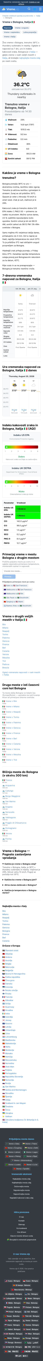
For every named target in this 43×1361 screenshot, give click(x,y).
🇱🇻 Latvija (6, 1027)
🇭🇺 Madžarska (8, 1040)
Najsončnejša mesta (21, 1194)
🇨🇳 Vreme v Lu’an (30, 1165)
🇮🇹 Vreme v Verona (11, 750)
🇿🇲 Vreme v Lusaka (13, 1165)
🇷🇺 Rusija (6, 1083)
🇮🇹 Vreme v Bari (9, 739)
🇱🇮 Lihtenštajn (9, 1030)
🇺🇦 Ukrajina (7, 1113)
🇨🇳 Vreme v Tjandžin (21, 1169)
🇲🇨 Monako (7, 1053)
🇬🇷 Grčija (6, 1003)
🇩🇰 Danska (7, 983)
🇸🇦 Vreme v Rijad (30, 1156)
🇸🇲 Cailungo (7, 792)
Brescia (5, 667)
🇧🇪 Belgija (6, 964)
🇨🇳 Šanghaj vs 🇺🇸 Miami (13, 602)
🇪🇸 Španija (7, 1096)
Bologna (6, 931)
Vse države (21, 1232)
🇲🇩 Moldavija (8, 1050)
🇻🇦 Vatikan (7, 1116)
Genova (5, 641)
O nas (21, 1217)
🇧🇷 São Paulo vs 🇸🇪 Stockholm (16, 598)
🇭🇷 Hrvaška (7, 1010)
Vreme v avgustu (22, 28)
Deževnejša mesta (21, 1186)
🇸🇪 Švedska (7, 1106)
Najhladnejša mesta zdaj (21, 1183)
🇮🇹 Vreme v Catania (11, 745)
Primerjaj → (9, 576)
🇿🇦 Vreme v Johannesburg (21, 1160)
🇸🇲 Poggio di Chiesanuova (14, 824)
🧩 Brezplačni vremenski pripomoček (21, 1240)
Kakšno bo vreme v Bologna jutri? (21, 879)
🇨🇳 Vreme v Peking (13, 1156)
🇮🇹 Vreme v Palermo (11, 723)
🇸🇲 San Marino (9, 802)
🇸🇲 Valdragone (9, 818)
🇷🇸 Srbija (6, 1100)
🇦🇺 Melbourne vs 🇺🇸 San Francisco (18, 590)
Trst (4, 661)
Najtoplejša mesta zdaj (21, 1179)
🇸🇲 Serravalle (8, 813)
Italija (38, 16)
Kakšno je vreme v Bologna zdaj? (20, 864)
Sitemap (21, 1224)
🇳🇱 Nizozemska (9, 1060)
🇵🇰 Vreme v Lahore (12, 1152)
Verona (5, 654)
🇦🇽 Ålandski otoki (10, 950)
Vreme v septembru (12, 32)
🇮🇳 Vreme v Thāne (30, 1144)
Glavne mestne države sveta (21, 1236)
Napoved (7, 28)
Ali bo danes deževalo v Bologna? (21, 885)
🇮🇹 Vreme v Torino (10, 718)
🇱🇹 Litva (6, 1033)
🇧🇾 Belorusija (8, 967)
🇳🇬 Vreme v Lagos (31, 1152)
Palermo (6, 638)
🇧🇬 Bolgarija (7, 970)
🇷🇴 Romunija (8, 1080)
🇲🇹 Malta (6, 1047)
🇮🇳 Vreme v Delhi (31, 1148)
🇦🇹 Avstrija (7, 960)
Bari (4, 647)
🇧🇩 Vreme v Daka (12, 1144)
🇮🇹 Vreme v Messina (11, 755)
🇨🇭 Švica (6, 1110)
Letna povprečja (29, 32)
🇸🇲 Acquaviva (8, 786)
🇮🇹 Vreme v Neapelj (11, 713)
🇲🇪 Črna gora (8, 980)
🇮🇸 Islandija (7, 1017)
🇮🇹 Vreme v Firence (11, 734)
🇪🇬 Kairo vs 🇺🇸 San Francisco (15, 585)
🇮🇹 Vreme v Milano (10, 707)
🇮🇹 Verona (7, 834)
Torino (5, 634)
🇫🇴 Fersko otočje (10, 990)
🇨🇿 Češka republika (11, 977)
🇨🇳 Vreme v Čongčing (13, 1148)
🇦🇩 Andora (7, 957)
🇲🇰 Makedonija (9, 1043)
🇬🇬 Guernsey (8, 1007)
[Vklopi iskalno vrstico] (29, 9)
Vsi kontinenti (21, 1228)
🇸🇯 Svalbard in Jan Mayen (14, 1103)
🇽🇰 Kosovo (7, 1023)
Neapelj (5, 631)
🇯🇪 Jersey (6, 1020)
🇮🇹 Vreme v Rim (9, 702)
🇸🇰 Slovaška (7, 1093)
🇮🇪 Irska (6, 1013)
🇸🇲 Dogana (7, 808)
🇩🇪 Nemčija (7, 1056)
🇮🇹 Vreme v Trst (9, 761)
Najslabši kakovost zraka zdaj (21, 1198)
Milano (5, 628)
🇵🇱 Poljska (7, 1070)
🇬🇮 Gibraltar (7, 1000)
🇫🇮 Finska (6, 993)
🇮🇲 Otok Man (8, 1066)
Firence (5, 644)
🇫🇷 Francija (7, 997)
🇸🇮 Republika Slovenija (12, 1076)
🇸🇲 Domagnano (9, 829)
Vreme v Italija (9, 37)
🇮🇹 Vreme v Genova (11, 729)
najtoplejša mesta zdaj (29, 58)
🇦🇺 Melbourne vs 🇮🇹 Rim (13, 594)
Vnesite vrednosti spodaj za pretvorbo (17, 16)
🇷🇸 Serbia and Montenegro (14, 1090)
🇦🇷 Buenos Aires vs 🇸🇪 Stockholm (17, 606)
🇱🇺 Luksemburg (9, 1037)
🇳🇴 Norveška (8, 1063)
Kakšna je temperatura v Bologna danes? (19, 891)
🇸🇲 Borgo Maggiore (11, 797)
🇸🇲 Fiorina (6, 840)
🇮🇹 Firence (7, 781)
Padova (5, 664)
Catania (5, 651)
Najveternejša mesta (21, 1190)
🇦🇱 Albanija (7, 954)
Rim (4, 624)
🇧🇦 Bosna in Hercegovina (13, 973)
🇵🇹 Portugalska (9, 1073)
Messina (6, 657)
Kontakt (21, 1221)
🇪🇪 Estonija (7, 987)
